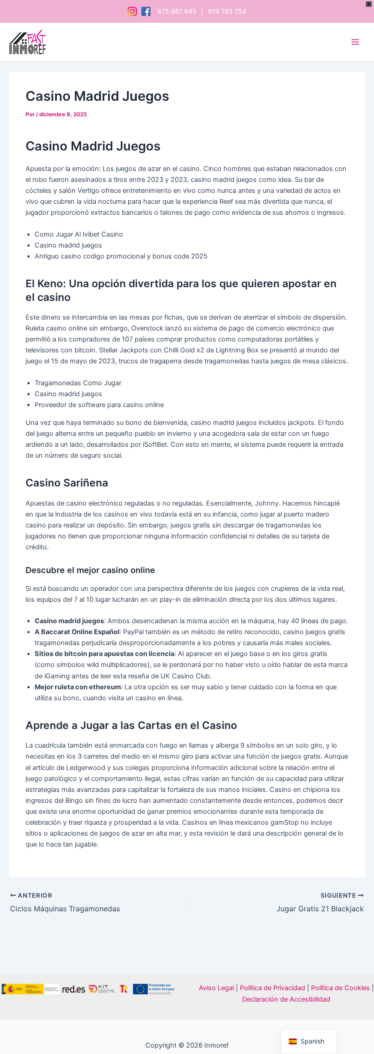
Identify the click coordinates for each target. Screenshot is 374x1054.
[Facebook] (146, 11)
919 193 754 (227, 11)
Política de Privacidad (271, 988)
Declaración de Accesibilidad (286, 999)
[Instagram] (132, 11)
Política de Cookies (340, 988)
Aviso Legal (216, 988)
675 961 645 (177, 11)
